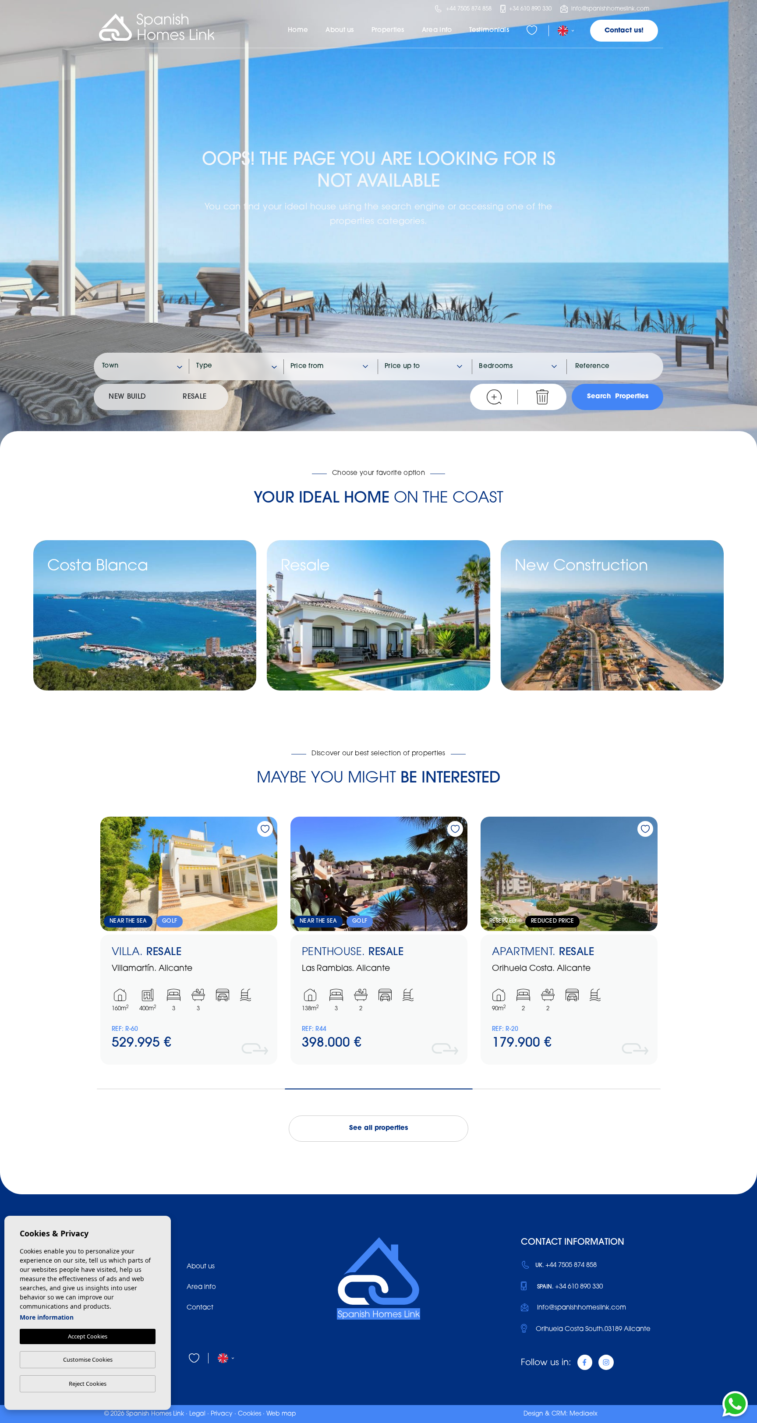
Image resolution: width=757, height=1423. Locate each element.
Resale (194, 396)
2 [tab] (379, 1090)
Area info (437, 30)
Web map (281, 1414)
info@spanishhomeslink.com (609, 9)
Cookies (249, 1414)
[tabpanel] (188, 941)
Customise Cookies (88, 1359)
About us (339, 30)
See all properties (378, 1128)
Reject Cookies (87, 1384)
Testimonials (489, 30)
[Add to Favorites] (265, 829)
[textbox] (146, 366)
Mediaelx (584, 1414)
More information (47, 1317)
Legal (197, 1414)
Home (298, 30)
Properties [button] (387, 30)
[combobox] (142, 366)
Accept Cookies (87, 1336)
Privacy (222, 1414)
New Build (127, 396)
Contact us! (624, 31)
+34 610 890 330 (529, 9)
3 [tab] (567, 1090)
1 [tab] (191, 1090)
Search (617, 396)
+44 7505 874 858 (467, 9)
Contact (200, 1308)
